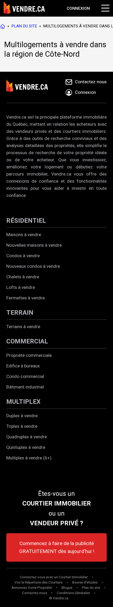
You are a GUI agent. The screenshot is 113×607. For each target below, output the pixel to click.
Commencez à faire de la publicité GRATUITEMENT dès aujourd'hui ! (56, 547)
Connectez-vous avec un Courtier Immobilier (54, 577)
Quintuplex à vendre (25, 447)
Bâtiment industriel (25, 387)
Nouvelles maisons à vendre (34, 245)
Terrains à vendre (23, 326)
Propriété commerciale (29, 355)
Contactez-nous (34, 593)
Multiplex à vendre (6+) (29, 457)
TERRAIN (19, 312)
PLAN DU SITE (24, 26)
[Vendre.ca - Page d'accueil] (3, 26)
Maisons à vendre (23, 234)
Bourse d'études (84, 582)
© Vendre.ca (58, 598)
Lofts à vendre (20, 287)
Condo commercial (25, 376)
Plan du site (91, 588)
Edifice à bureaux (23, 365)
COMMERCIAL (27, 341)
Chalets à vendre (22, 276)
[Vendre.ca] (30, 87)
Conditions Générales (73, 593)
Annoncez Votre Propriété (32, 588)
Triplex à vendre (21, 426)
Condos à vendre (23, 255)
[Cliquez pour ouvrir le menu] (104, 7)
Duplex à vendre (22, 415)
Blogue (66, 588)
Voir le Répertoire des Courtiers (38, 582)
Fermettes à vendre (25, 297)
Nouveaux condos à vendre (33, 266)
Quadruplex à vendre (26, 436)
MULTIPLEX (23, 401)
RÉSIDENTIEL (26, 220)
